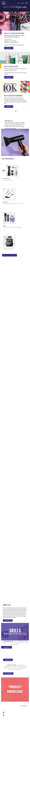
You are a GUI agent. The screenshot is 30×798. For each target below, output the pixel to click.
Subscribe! (8, 106)
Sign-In (22, 3)
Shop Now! (8, 48)
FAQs (16, 126)
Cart (19, 3)
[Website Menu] (26, 3)
